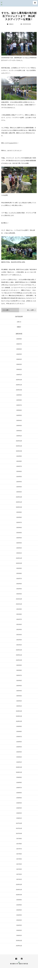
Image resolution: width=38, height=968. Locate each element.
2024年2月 (19, 491)
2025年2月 (19, 430)
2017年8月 (19, 843)
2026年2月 (19, 369)
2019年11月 (19, 716)
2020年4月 (19, 690)
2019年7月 (19, 736)
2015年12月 (19, 940)
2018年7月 (19, 787)
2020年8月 (19, 670)
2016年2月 (19, 930)
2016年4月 (19, 920)
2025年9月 (19, 395)
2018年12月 (19, 767)
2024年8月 (19, 461)
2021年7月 (19, 619)
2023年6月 (19, 527)
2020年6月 (19, 680)
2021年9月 (19, 609)
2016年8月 (19, 904)
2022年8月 (19, 573)
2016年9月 (19, 899)
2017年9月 (19, 838)
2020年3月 (19, 695)
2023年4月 (19, 537)
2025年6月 (19, 410)
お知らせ (19, 321)
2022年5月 (19, 588)
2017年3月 (19, 869)
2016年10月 (19, 894)
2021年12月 (19, 599)
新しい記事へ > (31, 310)
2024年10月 (19, 451)
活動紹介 (11, 24)
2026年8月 (19, 339)
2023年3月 (19, 542)
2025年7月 (19, 405)
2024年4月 (19, 481)
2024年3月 (19, 486)
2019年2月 (19, 757)
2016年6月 (19, 910)
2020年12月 (19, 650)
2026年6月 (19, 349)
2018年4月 (19, 803)
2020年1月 (19, 706)
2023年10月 (19, 507)
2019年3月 (19, 752)
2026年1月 (19, 374)
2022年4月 (19, 593)
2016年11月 (19, 889)
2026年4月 (19, 359)
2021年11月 (19, 604)
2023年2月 (19, 548)
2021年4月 (19, 634)
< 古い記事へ (5, 310)
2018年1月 (19, 818)
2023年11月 (19, 502)
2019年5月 (19, 741)
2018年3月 (19, 808)
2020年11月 (19, 655)
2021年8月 (19, 614)
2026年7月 (19, 344)
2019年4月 (19, 746)
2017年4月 (19, 864)
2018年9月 (19, 777)
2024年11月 (19, 446)
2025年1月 (19, 435)
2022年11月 (19, 558)
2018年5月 (19, 797)
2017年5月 (19, 859)
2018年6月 (19, 792)
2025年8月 (19, 400)
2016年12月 (19, 884)
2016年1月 (19, 935)
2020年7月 (19, 675)
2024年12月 (19, 440)
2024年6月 (19, 471)
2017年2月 (19, 874)
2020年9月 (19, 665)
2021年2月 (19, 644)
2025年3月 (19, 425)
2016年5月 (19, 915)
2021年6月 (19, 624)
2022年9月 (19, 568)
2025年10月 (19, 390)
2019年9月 (19, 726)
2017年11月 (19, 828)
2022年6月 (19, 583)
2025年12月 (19, 379)
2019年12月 (19, 711)
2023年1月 (19, 553)
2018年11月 (19, 772)
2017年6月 (19, 854)
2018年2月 (19, 813)
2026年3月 (19, 364)
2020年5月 (19, 685)
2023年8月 (19, 517)
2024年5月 (19, 476)
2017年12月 (19, 823)
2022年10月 (19, 563)
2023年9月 (19, 512)
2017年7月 (19, 848)
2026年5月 (19, 354)
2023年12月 (19, 497)
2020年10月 (19, 660)
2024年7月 (19, 466)
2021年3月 (19, 639)
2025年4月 (19, 420)
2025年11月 (19, 384)
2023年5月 (19, 532)
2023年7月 (19, 522)
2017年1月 (19, 879)
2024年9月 (19, 456)
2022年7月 (19, 578)
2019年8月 (19, 731)
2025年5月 (19, 415)
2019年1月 (19, 762)
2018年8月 (19, 782)
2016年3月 (19, 925)
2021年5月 (19, 629)
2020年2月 (19, 701)
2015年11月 (19, 945)
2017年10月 (19, 833)
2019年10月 (19, 721)
